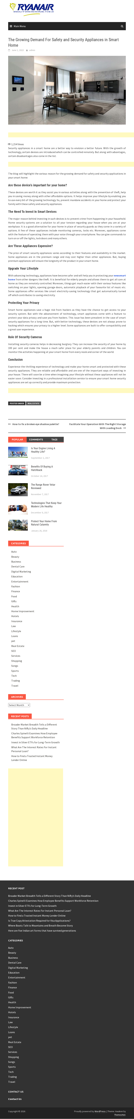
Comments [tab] (36, 439)
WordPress (100, 1111)
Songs (14, 665)
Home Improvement (22, 611)
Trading (15, 680)
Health (15, 606)
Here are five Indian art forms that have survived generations (42, 930)
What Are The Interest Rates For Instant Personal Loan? (39, 910)
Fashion (15, 586)
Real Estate (33, 403)
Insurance (16, 621)
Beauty (15, 556)
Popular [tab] (17, 439)
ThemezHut (119, 1114)
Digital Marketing (21, 571)
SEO (13, 650)
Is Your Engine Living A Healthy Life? (43, 450)
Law (13, 626)
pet (13, 641)
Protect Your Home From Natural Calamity (44, 523)
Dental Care (18, 566)
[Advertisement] (71, 134)
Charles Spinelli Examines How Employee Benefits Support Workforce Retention (53, 900)
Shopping (16, 660)
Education (17, 576)
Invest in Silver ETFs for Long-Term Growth (35, 742)
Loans (14, 636)
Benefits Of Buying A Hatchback (42, 468)
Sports (15, 670)
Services (15, 655)
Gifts (14, 601)
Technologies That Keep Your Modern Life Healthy (46, 504)
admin (32, 50)
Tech (14, 675)
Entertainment (19, 581)
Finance (15, 591)
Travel (14, 685)
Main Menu (20, 26)
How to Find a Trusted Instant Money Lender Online (37, 915)
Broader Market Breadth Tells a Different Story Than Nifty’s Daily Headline (49, 895)
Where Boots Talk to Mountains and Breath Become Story (40, 925)
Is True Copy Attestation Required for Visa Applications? (39, 920)
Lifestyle (16, 631)
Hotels (15, 616)
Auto (14, 551)
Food (14, 596)
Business (16, 561)
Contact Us (15, 1099)
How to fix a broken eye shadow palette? (35, 424)
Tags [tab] (54, 439)
